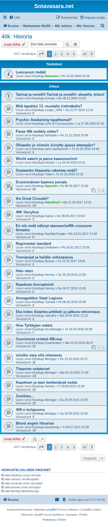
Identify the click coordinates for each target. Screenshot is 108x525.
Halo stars (24, 271)
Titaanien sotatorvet (33, 369)
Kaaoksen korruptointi (35, 284)
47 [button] (85, 53)
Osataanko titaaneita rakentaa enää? (46, 170)
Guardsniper (53, 342)
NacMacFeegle (55, 233)
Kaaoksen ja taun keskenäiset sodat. (47, 382)
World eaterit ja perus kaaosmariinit (46, 159)
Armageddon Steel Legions (39, 298)
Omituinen (51, 247)
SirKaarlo (51, 135)
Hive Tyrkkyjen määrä (34, 325)
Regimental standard (33, 243)
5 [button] (74, 53)
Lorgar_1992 (53, 110)
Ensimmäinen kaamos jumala (41, 182)
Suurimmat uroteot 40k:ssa (39, 339)
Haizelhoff (52, 202)
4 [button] (68, 53)
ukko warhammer (56, 149)
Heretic (50, 162)
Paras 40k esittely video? (37, 131)
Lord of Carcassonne (59, 123)
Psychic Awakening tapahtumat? (44, 120)
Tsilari (49, 174)
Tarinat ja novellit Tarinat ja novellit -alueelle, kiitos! (60, 94)
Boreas (50, 261)
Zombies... (25, 396)
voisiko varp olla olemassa (39, 355)
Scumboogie (53, 329)
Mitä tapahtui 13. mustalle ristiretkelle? (49, 106)
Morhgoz (51, 359)
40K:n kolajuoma (30, 410)
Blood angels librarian (35, 423)
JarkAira (50, 315)
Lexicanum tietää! (31, 72)
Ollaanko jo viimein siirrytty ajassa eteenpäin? (55, 145)
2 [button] (55, 53)
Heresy (50, 274)
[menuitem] (14, 17)
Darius (49, 216)
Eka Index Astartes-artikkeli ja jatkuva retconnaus (58, 312)
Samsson (51, 76)
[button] (41, 54)
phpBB (51, 509)
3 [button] (62, 53)
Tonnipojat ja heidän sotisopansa (44, 257)
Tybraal (50, 302)
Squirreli (51, 186)
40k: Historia (16, 36)
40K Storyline (27, 212)
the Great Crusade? (32, 198)
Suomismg (52, 427)
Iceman (50, 98)
